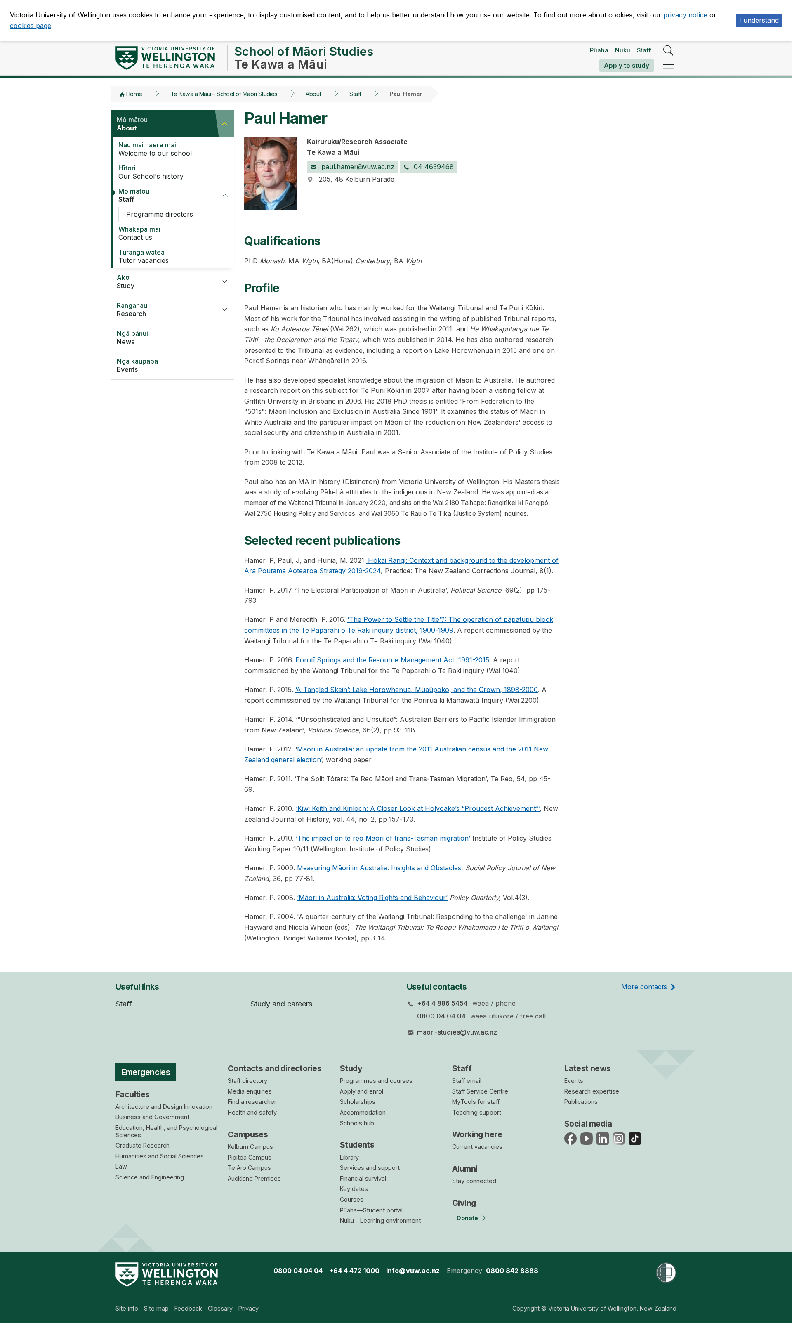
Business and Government (152, 1116)
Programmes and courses (376, 1080)
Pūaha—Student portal (371, 1210)
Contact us (139, 233)
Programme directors (159, 214)
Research (132, 309)
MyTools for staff (476, 1101)
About (313, 93)
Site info (127, 1308)
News (132, 337)
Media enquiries (250, 1091)
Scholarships (357, 1101)
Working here (477, 1134)
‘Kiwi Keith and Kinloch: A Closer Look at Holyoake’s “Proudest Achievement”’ (418, 808)
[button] (224, 123)
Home (134, 93)
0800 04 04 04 (441, 1016)
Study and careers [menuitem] (281, 1003)
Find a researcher (252, 1101)
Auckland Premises (254, 1178)
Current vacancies (477, 1146)
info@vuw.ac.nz (413, 1270)
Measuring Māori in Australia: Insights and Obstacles (379, 868)
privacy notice (685, 15)
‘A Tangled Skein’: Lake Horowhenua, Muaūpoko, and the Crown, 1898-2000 (416, 689)
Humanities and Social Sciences (160, 1156)
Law (121, 1166)
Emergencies (146, 1072)
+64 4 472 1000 (354, 1270)
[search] (668, 51)
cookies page (30, 25)
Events (137, 365)
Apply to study (626, 65)
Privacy (248, 1308)
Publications (581, 1101)
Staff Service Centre (480, 1091)
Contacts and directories (274, 1068)
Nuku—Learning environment (380, 1220)
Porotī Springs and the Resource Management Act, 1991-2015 (392, 660)
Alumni (465, 1169)
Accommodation (363, 1112)
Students (357, 1145)
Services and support (370, 1167)
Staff (644, 50)
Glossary (220, 1308)
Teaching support (476, 1112)
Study (125, 281)
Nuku (622, 50)
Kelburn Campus (250, 1146)
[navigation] (668, 65)
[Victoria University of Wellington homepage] (165, 58)
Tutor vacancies (143, 256)
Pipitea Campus (249, 1157)
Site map (156, 1308)
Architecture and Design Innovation (164, 1106)
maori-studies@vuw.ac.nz (457, 1032)
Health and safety (252, 1112)
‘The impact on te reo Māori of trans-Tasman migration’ (383, 838)
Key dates (354, 1188)
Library (349, 1157)
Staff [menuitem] (124, 1003)
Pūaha (599, 50)
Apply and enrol (361, 1091)
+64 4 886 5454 (442, 1003)
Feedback (188, 1308)
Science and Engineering (150, 1177)
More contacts (644, 987)
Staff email (466, 1080)
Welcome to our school (155, 149)
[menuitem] (127, 1308)
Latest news (587, 1068)
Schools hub (357, 1123)
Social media (588, 1124)
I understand (759, 20)
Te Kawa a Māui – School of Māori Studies (224, 93)
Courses (351, 1199)
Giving (464, 1203)
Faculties (133, 1094)
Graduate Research (143, 1145)
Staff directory (247, 1080)
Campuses (248, 1134)
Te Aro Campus (249, 1167)
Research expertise (591, 1091)
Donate (467, 1217)
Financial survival (363, 1178)
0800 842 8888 (512, 1270)
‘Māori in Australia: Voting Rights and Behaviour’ (372, 897)
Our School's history (151, 172)
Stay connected (474, 1180)
